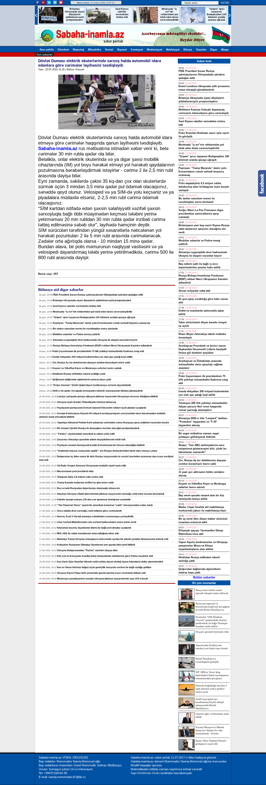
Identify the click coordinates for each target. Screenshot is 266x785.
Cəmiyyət (137, 49)
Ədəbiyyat (173, 49)
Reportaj (78, 49)
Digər (213, 49)
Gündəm (63, 49)
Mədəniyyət (154, 49)
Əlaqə (225, 49)
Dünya (187, 49)
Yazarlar (201, 49)
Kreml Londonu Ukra (67, 54)
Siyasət (122, 49)
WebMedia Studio (148, 773)
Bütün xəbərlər (204, 577)
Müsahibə (94, 49)
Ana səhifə (47, 49)
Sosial (109, 49)
